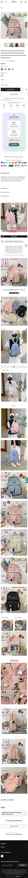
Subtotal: (3, 85)
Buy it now (14, 94)
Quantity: (3, 79)
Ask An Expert (19, 156)
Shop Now (14, 144)
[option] (14, 25)
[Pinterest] (2, 856)
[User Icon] (21, 2)
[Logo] (14, 2)
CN (2, 75)
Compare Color (22, 37)
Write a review (14, 826)
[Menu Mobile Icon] (2, 2)
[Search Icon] (6, 2)
